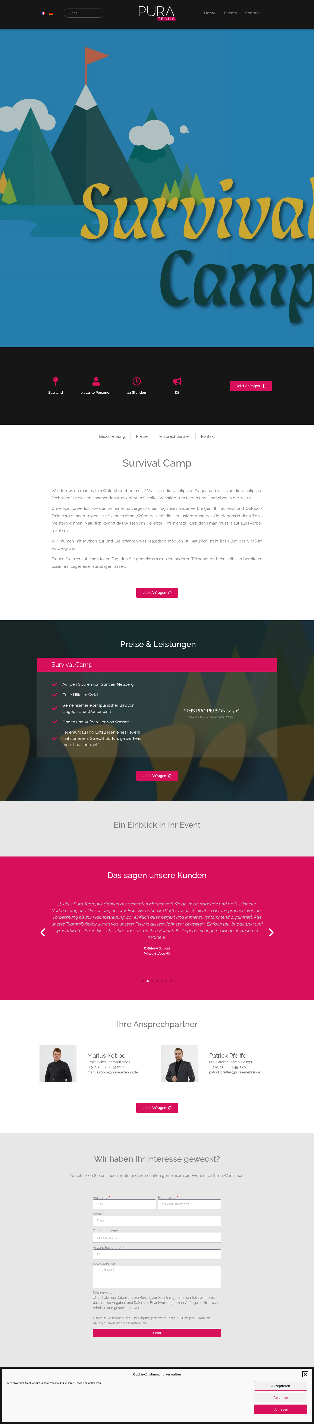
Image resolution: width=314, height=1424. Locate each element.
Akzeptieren (280, 1386)
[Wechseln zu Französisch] (43, 13)
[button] (305, 1374)
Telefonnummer (106, 1231)
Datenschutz (103, 1293)
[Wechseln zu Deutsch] (51, 13)
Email (98, 1214)
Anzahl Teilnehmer (108, 1247)
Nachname (167, 1197)
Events (230, 12)
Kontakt (252, 12)
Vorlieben (280, 1409)
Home (210, 12)
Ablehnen (280, 1398)
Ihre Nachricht (104, 1264)
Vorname (100, 1197)
